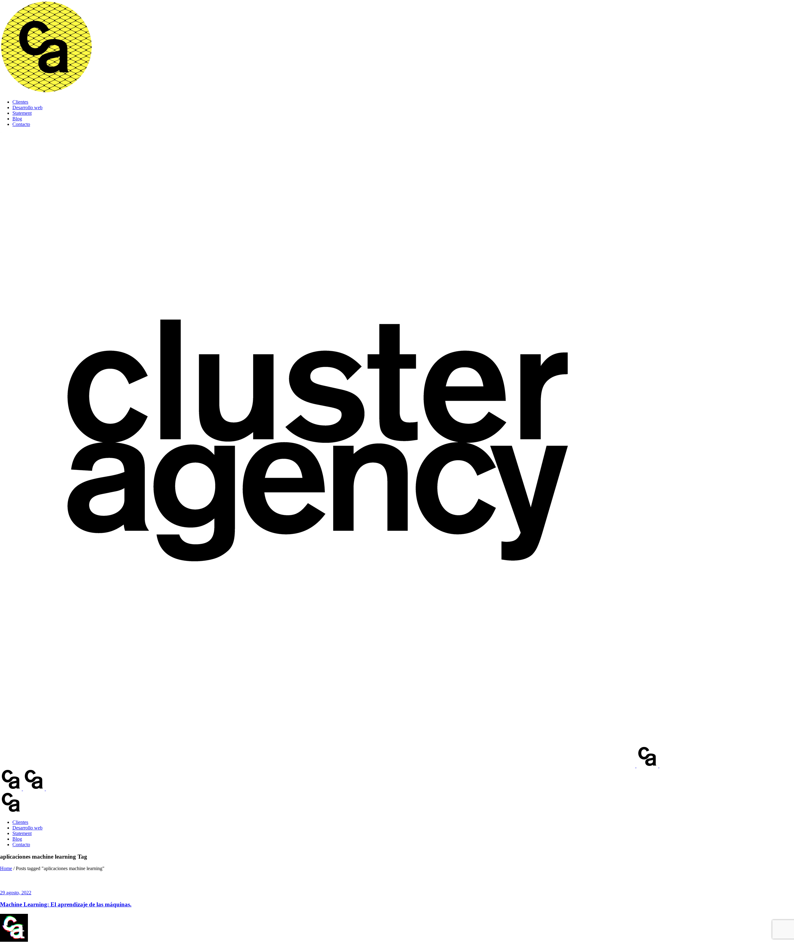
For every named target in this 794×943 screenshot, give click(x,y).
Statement (22, 113)
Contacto (21, 124)
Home (6, 868)
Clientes (20, 102)
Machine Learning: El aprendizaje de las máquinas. (66, 904)
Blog (17, 118)
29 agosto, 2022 (15, 892)
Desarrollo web (27, 107)
